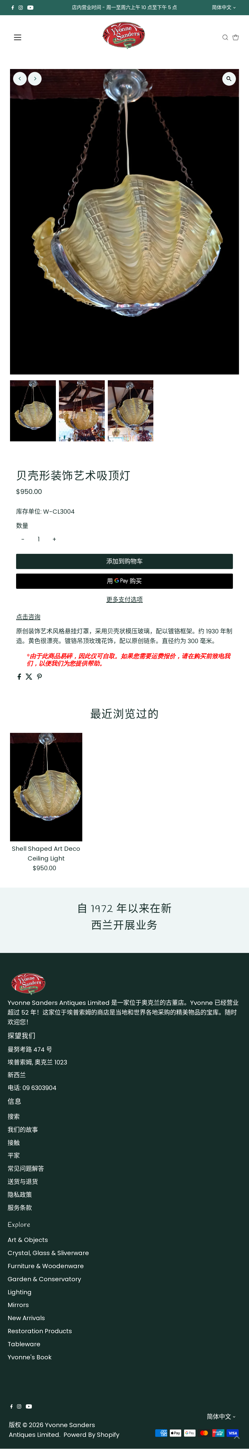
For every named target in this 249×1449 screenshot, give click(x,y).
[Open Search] (225, 37)
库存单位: (29, 511)
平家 (14, 1155)
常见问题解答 (26, 1168)
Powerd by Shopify (91, 1434)
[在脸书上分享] (20, 677)
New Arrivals (26, 1318)
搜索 (14, 1117)
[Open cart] (236, 37)
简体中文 (221, 7)
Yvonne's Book (30, 1357)
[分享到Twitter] (30, 677)
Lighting (20, 1292)
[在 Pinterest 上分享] (39, 677)
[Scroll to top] (237, 1437)
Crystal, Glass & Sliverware (48, 1253)
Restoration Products (40, 1331)
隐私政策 (20, 1195)
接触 (14, 1143)
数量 (22, 526)
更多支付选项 (124, 599)
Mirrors (18, 1305)
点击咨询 (28, 617)
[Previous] (20, 78)
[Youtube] (30, 7)
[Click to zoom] (229, 79)
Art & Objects (28, 1240)
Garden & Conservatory (44, 1279)
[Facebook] (12, 7)
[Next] (35, 78)
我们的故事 (23, 1130)
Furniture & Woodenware (46, 1266)
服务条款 (20, 1208)
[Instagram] (20, 7)
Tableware (24, 1344)
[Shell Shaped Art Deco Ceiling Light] (46, 787)
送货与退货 (23, 1182)
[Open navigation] (37, 37)
